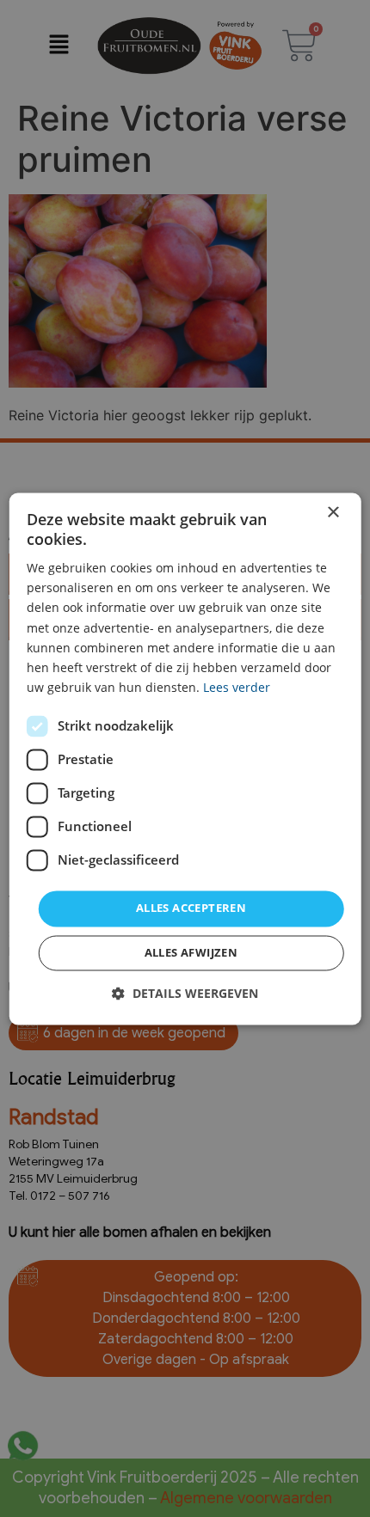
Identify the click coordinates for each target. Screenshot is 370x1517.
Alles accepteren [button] (191, 907)
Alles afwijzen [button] (191, 952)
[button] (185, 993)
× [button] (332, 512)
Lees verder (236, 687)
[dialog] (185, 758)
